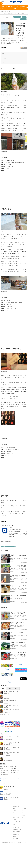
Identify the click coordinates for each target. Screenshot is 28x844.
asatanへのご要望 (16, 831)
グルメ (10, 11)
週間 (10, 688)
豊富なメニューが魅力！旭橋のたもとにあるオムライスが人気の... (12, 743)
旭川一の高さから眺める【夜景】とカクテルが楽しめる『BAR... (12, 753)
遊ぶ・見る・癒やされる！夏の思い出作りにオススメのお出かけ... (12, 710)
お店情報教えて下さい (17, 829)
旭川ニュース (23, 7)
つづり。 (15, 628)
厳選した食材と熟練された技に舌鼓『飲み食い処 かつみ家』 (12, 759)
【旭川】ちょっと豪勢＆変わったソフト (11, 691)
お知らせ (23, 815)
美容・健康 (15, 7)
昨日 (3, 688)
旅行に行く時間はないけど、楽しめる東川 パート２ (12, 706)
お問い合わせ (15, 838)
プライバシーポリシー (17, 834)
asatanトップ (3, 11)
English (23, 817)
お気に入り (24, 47)
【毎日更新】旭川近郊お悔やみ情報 (10, 700)
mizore (15, 581)
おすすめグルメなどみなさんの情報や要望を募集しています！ (12, 798)
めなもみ (15, 648)
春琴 (14, 601)
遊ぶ (3, 7)
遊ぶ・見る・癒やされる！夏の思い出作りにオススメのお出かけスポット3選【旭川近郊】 (18, 654)
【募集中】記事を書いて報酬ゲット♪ (10, 786)
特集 (14, 808)
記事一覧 (14, 824)
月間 (16, 688)
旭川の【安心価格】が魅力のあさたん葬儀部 (12, 736)
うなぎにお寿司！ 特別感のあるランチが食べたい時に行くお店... (12, 696)
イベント (6, 7)
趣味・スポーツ (10, 7)
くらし (18, 7)
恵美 (14, 591)
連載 (20, 7)
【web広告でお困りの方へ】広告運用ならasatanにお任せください (12, 793)
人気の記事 (15, 825)
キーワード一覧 (16, 827)
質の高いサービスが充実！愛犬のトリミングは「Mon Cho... (12, 748)
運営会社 (14, 836)
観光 (2, 7)
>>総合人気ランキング (4, 714)
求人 (22, 813)
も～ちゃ (15, 658)
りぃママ (15, 618)
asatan (10, 527)
